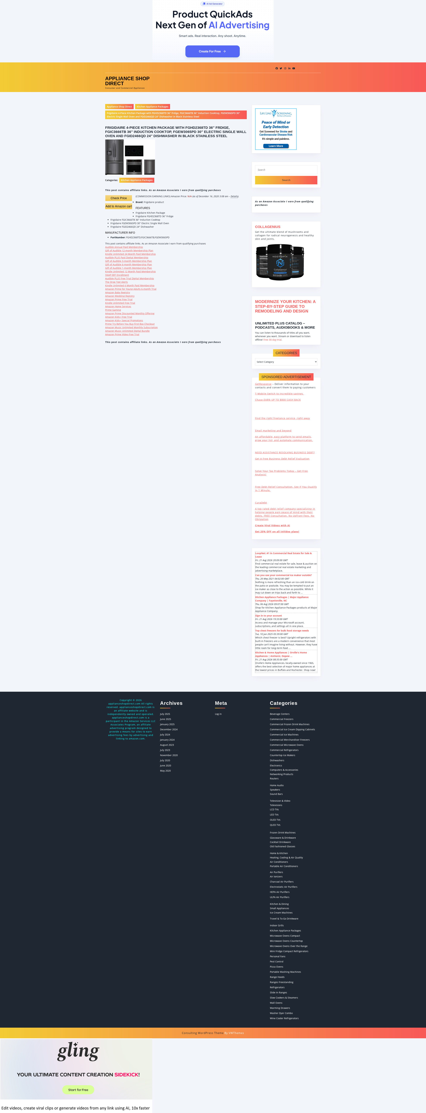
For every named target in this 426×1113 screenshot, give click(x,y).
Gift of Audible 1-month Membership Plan (128, 268)
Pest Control (276, 961)
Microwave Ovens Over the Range (289, 946)
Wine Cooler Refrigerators (284, 1018)
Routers (274, 778)
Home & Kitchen (279, 853)
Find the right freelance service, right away (282, 418)
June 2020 (165, 765)
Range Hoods (277, 977)
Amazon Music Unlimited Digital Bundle (127, 330)
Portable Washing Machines (285, 971)
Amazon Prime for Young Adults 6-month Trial (130, 289)
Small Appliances (279, 908)
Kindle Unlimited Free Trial (120, 302)
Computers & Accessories (284, 769)
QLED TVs (275, 824)
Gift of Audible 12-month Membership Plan (129, 250)
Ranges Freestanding (281, 982)
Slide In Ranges (278, 992)
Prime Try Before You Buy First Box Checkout (130, 323)
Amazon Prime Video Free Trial (122, 334)
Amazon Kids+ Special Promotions (124, 320)
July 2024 (165, 734)
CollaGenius (267, 227)
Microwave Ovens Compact (285, 935)
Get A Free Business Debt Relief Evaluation (282, 458)
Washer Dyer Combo (281, 1013)
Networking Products (281, 774)
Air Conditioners (279, 861)
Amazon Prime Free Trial (118, 299)
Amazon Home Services (118, 306)
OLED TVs (275, 819)
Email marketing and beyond (273, 430)
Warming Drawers (280, 1008)
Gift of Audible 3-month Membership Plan (128, 261)
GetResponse (263, 384)
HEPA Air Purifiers (280, 892)
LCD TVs (274, 809)
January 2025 (167, 724)
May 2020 (165, 770)
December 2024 (169, 729)
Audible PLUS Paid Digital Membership (126, 257)
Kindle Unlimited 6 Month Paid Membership (129, 285)
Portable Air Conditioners (284, 866)
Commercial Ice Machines (284, 734)
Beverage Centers (280, 713)
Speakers (275, 789)
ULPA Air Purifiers (279, 897)
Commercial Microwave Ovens (287, 744)
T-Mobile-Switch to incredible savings (279, 393)
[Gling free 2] (76, 1075)
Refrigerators (277, 987)
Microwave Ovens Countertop (286, 940)
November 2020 (169, 755)
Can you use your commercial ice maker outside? (283, 575)
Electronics (276, 765)
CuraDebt (261, 502)
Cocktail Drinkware (280, 842)
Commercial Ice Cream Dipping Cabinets (292, 729)
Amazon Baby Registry (117, 292)
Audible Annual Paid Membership (124, 247)
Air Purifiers (276, 872)
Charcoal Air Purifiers (282, 881)
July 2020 (165, 760)
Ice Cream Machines (281, 912)
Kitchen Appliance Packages (152, 106)
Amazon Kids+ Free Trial (118, 316)
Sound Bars (276, 794)
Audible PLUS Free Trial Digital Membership (129, 278)
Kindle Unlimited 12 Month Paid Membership (130, 271)
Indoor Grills (277, 925)
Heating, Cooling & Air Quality (286, 857)
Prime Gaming (113, 309)
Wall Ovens (276, 1002)
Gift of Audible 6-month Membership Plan (128, 264)
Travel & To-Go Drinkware (284, 918)
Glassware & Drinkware (283, 837)
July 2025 (165, 713)
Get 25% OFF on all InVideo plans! (277, 531)
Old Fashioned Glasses (282, 846)
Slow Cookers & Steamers (284, 997)
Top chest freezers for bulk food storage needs (282, 630)
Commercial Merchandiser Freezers (290, 739)
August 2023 (167, 744)
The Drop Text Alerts (116, 282)
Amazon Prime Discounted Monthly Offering (129, 313)
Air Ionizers (276, 876)
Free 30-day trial (272, 339)
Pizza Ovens (276, 966)
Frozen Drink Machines (283, 832)
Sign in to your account (268, 615)
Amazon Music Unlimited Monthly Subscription (131, 327)
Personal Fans (277, 956)
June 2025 (165, 719)
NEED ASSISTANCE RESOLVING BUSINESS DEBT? (285, 452)
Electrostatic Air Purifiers (283, 886)
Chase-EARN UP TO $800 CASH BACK (278, 399)
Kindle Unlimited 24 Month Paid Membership (130, 254)
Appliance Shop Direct (127, 81)
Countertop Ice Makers (282, 755)
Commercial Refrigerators (284, 750)
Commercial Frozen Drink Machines (290, 724)
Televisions (276, 805)
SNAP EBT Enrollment (117, 275)
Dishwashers (277, 760)
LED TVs (274, 814)
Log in (218, 713)
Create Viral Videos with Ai (272, 525)
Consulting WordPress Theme (203, 1033)
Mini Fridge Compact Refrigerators (289, 951)
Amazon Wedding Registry (119, 296)
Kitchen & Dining (279, 904)
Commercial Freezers (281, 719)
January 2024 (167, 739)
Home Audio (277, 785)
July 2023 (165, 750)
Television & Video (280, 800)
